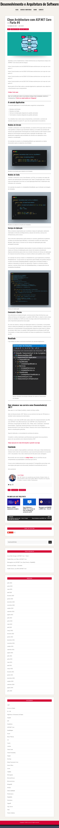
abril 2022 (9, 627)
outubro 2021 (10, 646)
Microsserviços (11, 781)
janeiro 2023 (10, 598)
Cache (8, 743)
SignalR (9, 803)
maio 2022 (9, 624)
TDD (8, 809)
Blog (17, 10)
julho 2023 (9, 583)
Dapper (9, 755)
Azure (8, 733)
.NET (8, 705)
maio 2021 (9, 662)
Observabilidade (11, 790)
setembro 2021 (10, 649)
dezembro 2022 (11, 602)
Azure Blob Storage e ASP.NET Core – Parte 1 (18, 556)
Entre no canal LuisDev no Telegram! (26, 98)
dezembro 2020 (11, 678)
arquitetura (15, 489)
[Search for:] (27, 542)
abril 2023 (9, 592)
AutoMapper (10, 730)
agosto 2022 (10, 614)
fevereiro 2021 (10, 671)
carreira (9, 746)
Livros (8, 768)
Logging (9, 771)
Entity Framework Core (12, 762)
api (9, 489)
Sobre (35, 10)
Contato (41, 10)
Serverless (9, 800)
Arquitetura (15, 29)
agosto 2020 (10, 687)
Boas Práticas (10, 736)
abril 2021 (9, 665)
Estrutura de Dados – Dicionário (14, 565)
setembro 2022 (10, 611)
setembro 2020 (10, 684)
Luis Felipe (21, 26)
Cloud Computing (11, 752)
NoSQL (9, 787)
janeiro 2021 (10, 675)
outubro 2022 (10, 608)
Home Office (10, 765)
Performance (10, 793)
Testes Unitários (11, 813)
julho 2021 (9, 655)
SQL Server (10, 806)
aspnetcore (22, 489)
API (9, 29)
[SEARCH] (50, 542)
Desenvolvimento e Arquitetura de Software (29, 4)
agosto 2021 (10, 652)
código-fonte (29, 457)
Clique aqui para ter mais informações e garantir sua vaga (24, 443)
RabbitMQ (9, 797)
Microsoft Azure (11, 778)
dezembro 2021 (11, 640)
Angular (9, 717)
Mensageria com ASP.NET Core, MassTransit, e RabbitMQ (21, 562)
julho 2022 (9, 617)
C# (8, 740)
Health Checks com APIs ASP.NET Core (16, 568)
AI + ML (9, 711)
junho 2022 (9, 621)
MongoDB (9, 784)
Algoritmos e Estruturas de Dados (15, 714)
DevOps (9, 759)
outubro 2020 (10, 681)
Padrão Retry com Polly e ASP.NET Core (17, 559)
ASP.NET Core (24, 29)
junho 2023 (9, 586)
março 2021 (10, 668)
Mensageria (10, 774)
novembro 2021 (11, 643)
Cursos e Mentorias (25, 10)
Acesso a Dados (11, 708)
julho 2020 (9, 690)
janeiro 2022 (10, 636)
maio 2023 (9, 589)
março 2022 (10, 630)
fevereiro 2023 (10, 595)
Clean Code (10, 749)
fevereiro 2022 (10, 633)
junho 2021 (9, 659)
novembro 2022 (11, 605)
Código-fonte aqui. (13, 92)
